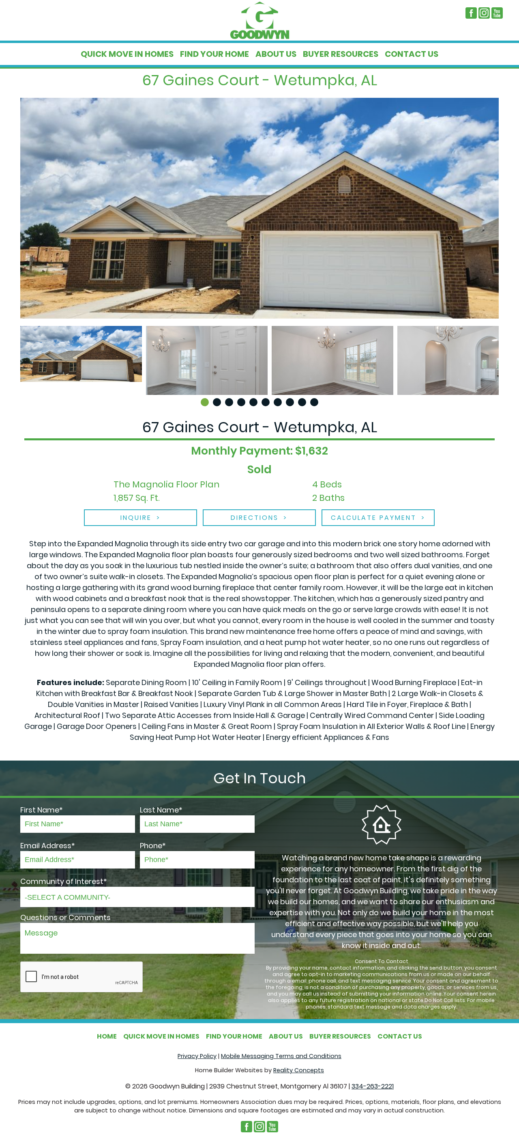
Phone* (153, 846)
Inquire (136, 517)
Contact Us (411, 54)
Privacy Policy (197, 1056)
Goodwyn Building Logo (259, 20)
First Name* (41, 810)
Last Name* (161, 810)
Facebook (471, 13)
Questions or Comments (65, 917)
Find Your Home (214, 54)
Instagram (484, 13)
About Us (275, 54)
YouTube (497, 13)
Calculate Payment (373, 517)
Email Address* (47, 846)
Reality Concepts (298, 1070)
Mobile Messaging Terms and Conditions (281, 1056)
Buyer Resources (340, 54)
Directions (255, 517)
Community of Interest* (63, 881)
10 (314, 402)
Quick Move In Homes (127, 54)
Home (107, 1036)
